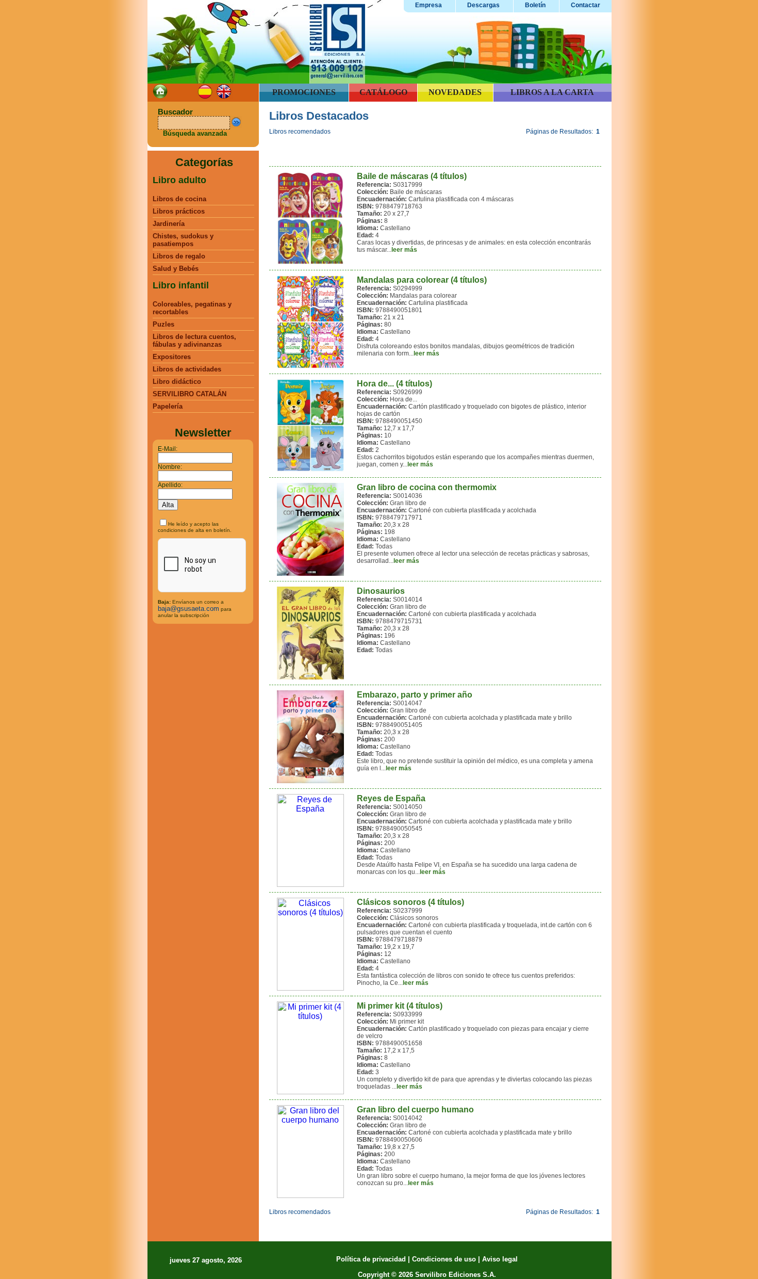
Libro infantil (181, 285)
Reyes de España (391, 798)
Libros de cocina (179, 199)
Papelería (168, 406)
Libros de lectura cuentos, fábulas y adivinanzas (194, 340)
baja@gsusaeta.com (188, 608)
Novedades (455, 92)
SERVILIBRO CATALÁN (189, 394)
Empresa (428, 5)
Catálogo (383, 92)
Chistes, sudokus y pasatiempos (183, 240)
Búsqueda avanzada (195, 133)
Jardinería (169, 224)
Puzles (163, 324)
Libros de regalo (179, 256)
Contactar (585, 5)
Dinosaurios (381, 591)
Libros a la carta (552, 92)
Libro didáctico (177, 381)
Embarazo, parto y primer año (414, 694)
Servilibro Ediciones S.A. (455, 1274)
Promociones (304, 92)
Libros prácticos (179, 211)
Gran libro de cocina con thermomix (427, 487)
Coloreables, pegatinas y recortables (192, 308)
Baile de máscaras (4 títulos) (412, 176)
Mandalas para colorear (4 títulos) (422, 280)
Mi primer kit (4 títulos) (399, 1005)
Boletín (535, 5)
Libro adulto (179, 180)
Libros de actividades (187, 369)
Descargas (483, 5)
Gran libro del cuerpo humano (415, 1109)
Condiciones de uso (444, 1259)
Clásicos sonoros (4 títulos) (410, 902)
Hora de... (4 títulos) (394, 383)
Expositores (172, 357)
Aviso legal (500, 1259)
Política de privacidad (371, 1259)
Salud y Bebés (176, 268)
